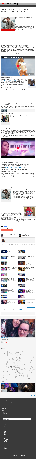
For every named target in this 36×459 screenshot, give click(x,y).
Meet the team (5, 414)
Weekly (17, 309)
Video (4, 449)
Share (6, 226)
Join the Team (5, 413)
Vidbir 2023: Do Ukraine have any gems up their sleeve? (12, 251)
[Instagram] (33, 6)
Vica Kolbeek (14, 302)
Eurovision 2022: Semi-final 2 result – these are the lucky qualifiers (12, 268)
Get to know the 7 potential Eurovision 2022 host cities (11, 279)
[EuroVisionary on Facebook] (28, 6)
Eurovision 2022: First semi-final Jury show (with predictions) (29, 284)
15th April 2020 (2, 244)
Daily (14, 309)
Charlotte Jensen (15, 263)
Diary (5, 437)
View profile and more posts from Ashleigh (28, 241)
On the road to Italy (6, 430)
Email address (2, 309)
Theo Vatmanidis (33, 269)
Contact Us (4, 412)
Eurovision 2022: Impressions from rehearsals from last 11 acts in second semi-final (30, 290)
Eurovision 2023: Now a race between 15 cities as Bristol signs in (12, 257)
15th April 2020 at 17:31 (8, 15)
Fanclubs (4, 432)
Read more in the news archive (31, 307)
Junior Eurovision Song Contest (7, 435)
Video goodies (6, 441)
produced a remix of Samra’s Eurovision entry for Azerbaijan (13, 167)
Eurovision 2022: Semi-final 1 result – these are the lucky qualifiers (30, 273)
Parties (5, 438)
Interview (4, 434)
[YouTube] (31, 6)
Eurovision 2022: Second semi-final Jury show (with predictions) (12, 273)
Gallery (4, 433)
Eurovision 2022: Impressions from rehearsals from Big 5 (12, 290)
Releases (4, 446)
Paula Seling (31, 244)
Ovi (29, 244)
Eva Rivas (18, 244)
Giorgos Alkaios (21, 244)
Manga (28, 244)
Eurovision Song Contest (17, 15)
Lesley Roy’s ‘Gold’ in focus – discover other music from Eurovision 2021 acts (28, 235)
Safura (34, 244)
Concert (4, 426)
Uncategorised (5, 448)
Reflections (4, 445)
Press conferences (6, 439)
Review (4, 447)
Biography (4, 424)
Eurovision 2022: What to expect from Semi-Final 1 (11, 284)
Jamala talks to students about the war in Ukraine (10, 234)
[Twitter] (30, 6)
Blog (4, 425)
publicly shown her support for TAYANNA (10, 80)
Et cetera (13, 15)
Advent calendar (5, 423)
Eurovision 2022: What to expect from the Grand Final (29, 257)
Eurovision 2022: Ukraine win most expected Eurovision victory (30, 279)
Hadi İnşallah (25, 244)
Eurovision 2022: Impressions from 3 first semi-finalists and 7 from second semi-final (12, 296)
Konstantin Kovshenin (20, 456)
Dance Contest (5, 427)
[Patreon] (34, 6)
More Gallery (32, 395)
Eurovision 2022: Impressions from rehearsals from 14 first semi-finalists (30, 296)
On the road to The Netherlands (8, 431)
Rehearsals (5, 440)
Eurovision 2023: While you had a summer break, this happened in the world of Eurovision (30, 251)
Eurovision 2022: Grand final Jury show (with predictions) (12, 262)
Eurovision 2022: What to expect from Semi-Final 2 (29, 268)
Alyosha (16, 244)
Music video (5, 442)
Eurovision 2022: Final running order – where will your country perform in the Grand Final (29, 262)
